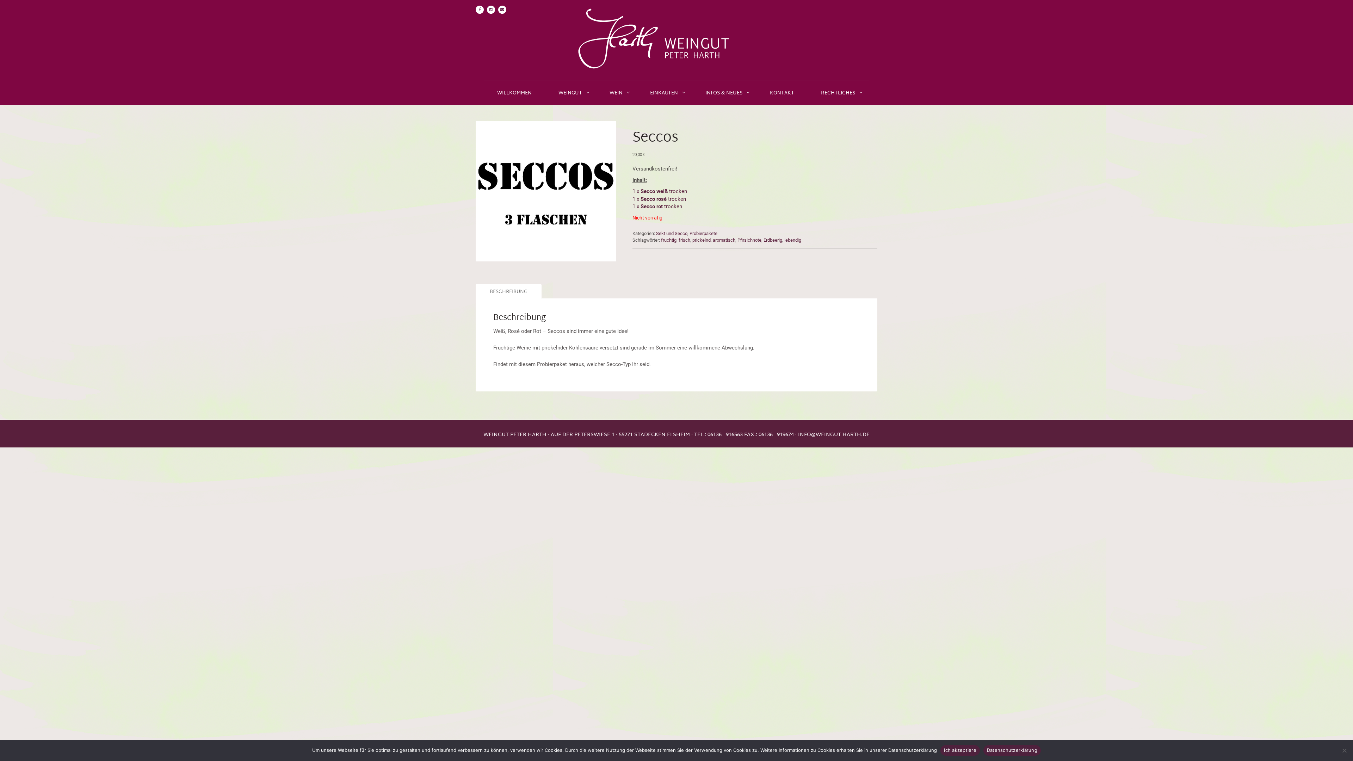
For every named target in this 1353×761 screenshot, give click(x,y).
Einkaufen (664, 93)
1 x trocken (660, 191)
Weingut (570, 93)
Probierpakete (703, 233)
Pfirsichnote (749, 240)
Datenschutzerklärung (1012, 750)
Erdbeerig (773, 240)
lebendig (792, 240)
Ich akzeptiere (960, 750)
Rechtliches (838, 93)
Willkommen (514, 93)
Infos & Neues (723, 93)
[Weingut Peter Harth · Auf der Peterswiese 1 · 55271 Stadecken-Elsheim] (676, 40)
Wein (616, 93)
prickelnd (701, 240)
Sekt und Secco (671, 233)
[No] (1344, 750)
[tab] (507, 291)
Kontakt (782, 93)
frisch (684, 240)
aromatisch (724, 240)
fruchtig (668, 240)
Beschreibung (508, 291)
